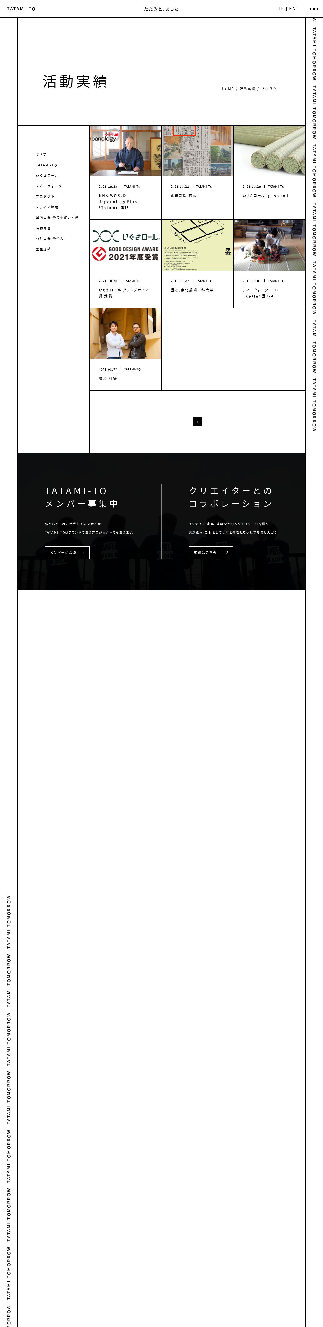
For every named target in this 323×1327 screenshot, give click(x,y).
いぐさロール (47, 175)
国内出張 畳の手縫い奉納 (57, 217)
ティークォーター (51, 186)
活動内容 (43, 228)
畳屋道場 (43, 249)
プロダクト (45, 196)
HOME (228, 89)
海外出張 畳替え (50, 238)
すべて (41, 154)
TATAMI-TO (46, 165)
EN (292, 8)
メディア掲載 (47, 207)
